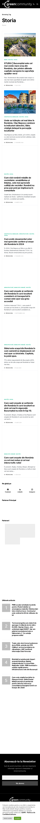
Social (15, 59)
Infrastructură (24, 234)
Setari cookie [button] (8, 818)
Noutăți (10, 59)
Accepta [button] (17, 818)
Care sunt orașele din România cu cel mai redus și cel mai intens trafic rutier (19, 460)
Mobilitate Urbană (19, 287)
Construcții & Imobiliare (11, 116)
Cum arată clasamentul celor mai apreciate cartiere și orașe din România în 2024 (19, 241)
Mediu (5, 59)
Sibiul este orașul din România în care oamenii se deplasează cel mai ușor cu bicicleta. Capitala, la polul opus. (19, 352)
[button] (3, 4)
